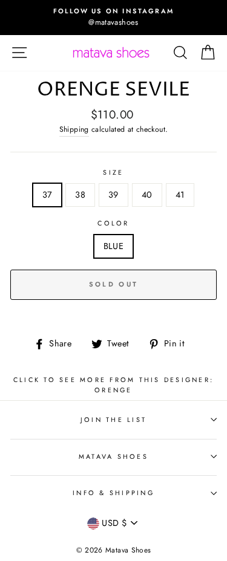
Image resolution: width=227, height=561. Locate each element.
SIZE (113, 172)
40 (147, 195)
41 (180, 195)
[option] (113, 17)
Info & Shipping (113, 493)
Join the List (113, 419)
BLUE (113, 246)
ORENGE (113, 390)
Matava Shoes (113, 456)
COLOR (113, 223)
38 (80, 195)
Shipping (74, 129)
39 (113, 195)
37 (47, 195)
